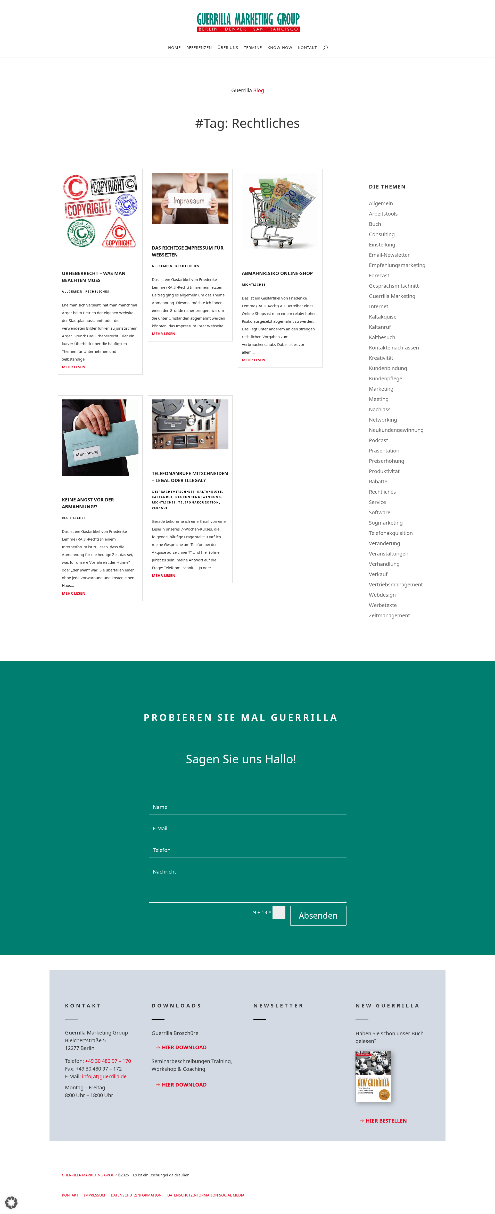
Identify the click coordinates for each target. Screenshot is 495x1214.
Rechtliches (97, 291)
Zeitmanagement (389, 615)
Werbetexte (383, 605)
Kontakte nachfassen (394, 347)
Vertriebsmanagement (396, 584)
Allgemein (72, 291)
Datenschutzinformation (136, 1195)
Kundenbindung (388, 368)
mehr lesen (73, 366)
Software (379, 512)
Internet (378, 306)
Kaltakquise (209, 491)
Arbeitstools (383, 213)
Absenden (318, 915)
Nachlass (380, 409)
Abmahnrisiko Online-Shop (277, 273)
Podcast (378, 440)
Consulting (382, 234)
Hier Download (184, 1047)
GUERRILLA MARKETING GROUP (89, 1175)
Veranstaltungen (388, 553)
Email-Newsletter (389, 254)
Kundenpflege (385, 378)
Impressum (94, 1195)
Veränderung (384, 543)
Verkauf (160, 508)
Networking (383, 419)
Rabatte (378, 481)
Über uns (228, 48)
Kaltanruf (162, 497)
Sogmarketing (386, 522)
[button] (11, 1202)
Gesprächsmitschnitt (173, 491)
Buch (375, 223)
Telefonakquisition (198, 502)
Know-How (280, 48)
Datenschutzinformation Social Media (205, 1195)
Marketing (381, 388)
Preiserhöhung (386, 460)
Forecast (379, 275)
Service (377, 502)
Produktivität (384, 471)
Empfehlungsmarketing (397, 265)
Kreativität (381, 357)
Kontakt (307, 48)
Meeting (379, 399)
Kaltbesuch (382, 337)
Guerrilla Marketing (392, 296)
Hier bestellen (386, 1120)
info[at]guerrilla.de (104, 1076)
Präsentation (384, 450)
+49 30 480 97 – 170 (108, 1060)
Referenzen (199, 48)
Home (174, 48)
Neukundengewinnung (198, 497)
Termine (253, 48)
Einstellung (382, 244)
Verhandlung (384, 563)
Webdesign (382, 594)
